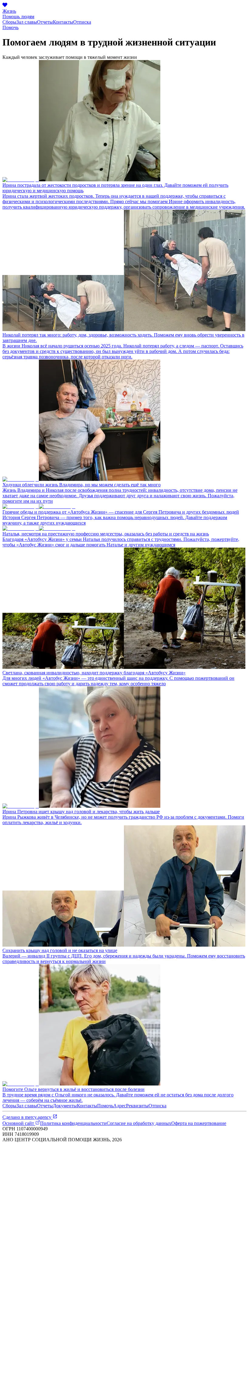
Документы (65, 1105)
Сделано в (26, 1117)
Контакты (63, 22)
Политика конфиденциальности (73, 1123)
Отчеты (45, 22)
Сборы (9, 22)
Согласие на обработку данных (139, 1123)
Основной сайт (18, 1123)
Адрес (119, 1105)
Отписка (82, 22)
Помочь (10, 27)
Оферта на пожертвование (198, 1123)
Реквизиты (137, 1105)
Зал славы (26, 22)
